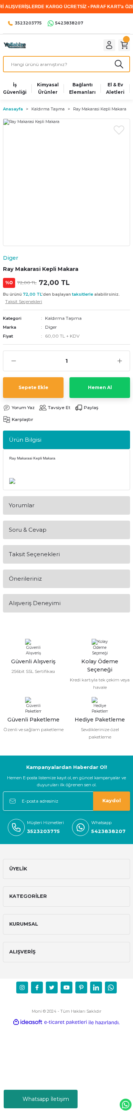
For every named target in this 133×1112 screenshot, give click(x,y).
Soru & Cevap (28, 529)
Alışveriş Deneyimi (35, 603)
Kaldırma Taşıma (63, 318)
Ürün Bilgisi (25, 439)
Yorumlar (21, 505)
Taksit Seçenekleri (34, 554)
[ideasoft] (27, 1022)
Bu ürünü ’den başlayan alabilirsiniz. (61, 298)
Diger (51, 327)
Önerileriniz (25, 578)
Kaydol (111, 800)
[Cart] (124, 45)
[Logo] (14, 45)
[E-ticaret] (65, 1022)
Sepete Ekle (33, 387)
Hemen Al (100, 387)
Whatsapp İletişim (46, 1099)
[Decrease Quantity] (13, 361)
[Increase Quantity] (119, 361)
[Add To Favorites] (119, 129)
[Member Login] (109, 45)
